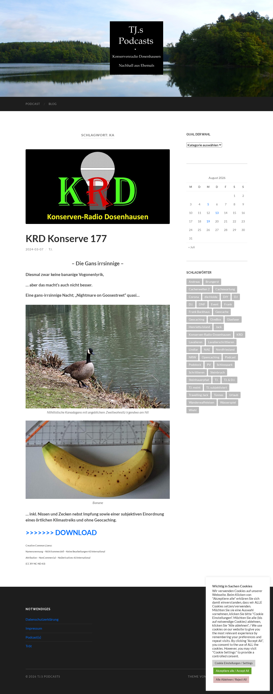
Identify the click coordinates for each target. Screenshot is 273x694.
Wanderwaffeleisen (201, 402)
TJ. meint (194, 387)
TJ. (51, 249)
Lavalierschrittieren (221, 342)
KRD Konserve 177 (66, 238)
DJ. (191, 304)
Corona (194, 297)
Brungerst (212, 281)
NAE (207, 349)
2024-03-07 (35, 249)
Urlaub (233, 395)
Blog (53, 104)
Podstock (195, 364)
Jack (219, 327)
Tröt (29, 646)
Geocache (221, 312)
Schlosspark (224, 364)
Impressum (34, 628)
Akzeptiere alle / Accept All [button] (232, 670)
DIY (225, 297)
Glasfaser (233, 319)
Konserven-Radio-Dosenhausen (210, 334)
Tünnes (218, 395)
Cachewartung (225, 289)
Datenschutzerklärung (42, 619)
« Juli (191, 247)
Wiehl (193, 410)
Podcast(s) (33, 637)
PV (209, 364)
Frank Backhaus (199, 312)
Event (214, 304)
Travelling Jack (198, 395)
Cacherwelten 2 (199, 289)
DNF (202, 304)
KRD (240, 334)
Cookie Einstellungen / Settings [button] (234, 663)
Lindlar (193, 349)
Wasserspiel (228, 402)
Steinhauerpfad (199, 380)
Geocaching (196, 319)
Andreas (194, 281)
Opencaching (210, 357)
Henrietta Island (199, 327)
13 (217, 213)
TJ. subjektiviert (216, 387)
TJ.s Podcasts (48, 676)
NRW (192, 357)
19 (208, 221)
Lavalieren (195, 342)
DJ (236, 297)
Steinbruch (217, 372)
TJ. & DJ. (229, 380)
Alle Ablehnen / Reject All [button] (231, 679)
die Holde (211, 297)
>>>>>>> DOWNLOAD (61, 532)
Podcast (33, 104)
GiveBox (215, 319)
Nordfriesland (225, 349)
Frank (228, 304)
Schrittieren (197, 372)
